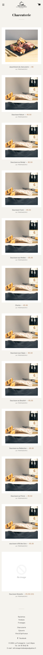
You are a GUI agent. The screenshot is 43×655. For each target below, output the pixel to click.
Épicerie (22, 630)
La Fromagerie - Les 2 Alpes (25, 643)
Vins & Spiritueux (21, 633)
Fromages (21, 623)
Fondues (21, 620)
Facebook (22, 638)
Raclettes (21, 617)
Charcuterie (21, 627)
